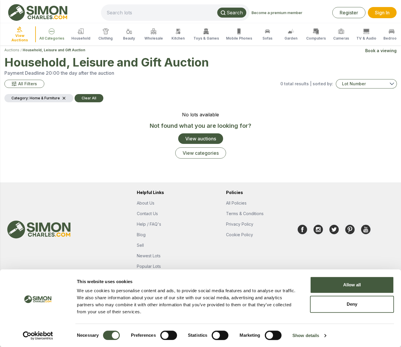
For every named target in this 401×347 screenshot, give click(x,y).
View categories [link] (201, 153)
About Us (145, 202)
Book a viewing (381, 50)
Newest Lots (149, 255)
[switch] (168, 335)
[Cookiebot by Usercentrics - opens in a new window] (38, 335)
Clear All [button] (89, 98)
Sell (140, 245)
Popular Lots (149, 266)
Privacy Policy (239, 224)
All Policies (236, 202)
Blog (141, 234)
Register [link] (349, 13)
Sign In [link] (382, 13)
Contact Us (147, 213)
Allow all (352, 284)
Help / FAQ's (149, 224)
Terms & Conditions (245, 213)
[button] (24, 84)
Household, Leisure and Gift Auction (54, 50)
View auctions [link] (200, 139)
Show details (305, 335)
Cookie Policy (239, 234)
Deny (352, 304)
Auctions (11, 50)
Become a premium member (277, 12)
